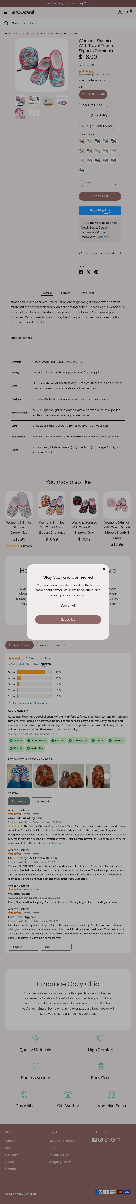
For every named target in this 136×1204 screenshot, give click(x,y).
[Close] (104, 569)
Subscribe (68, 619)
